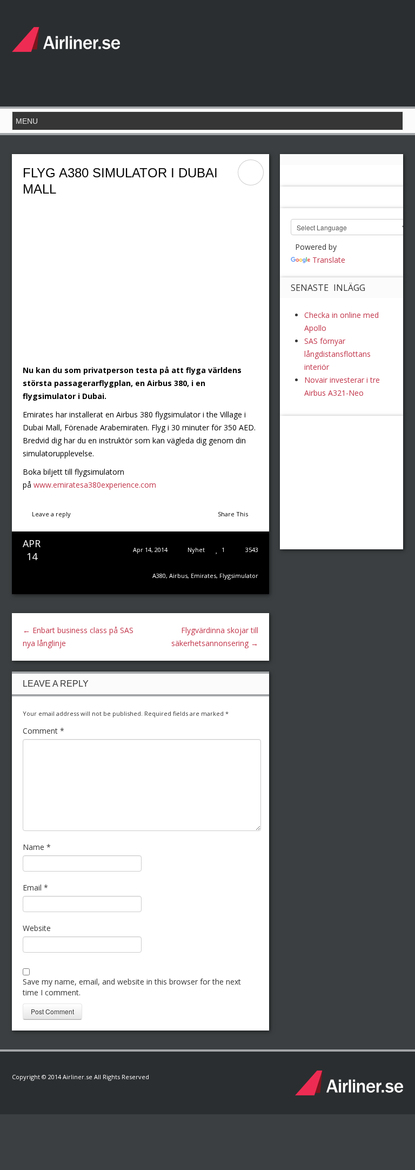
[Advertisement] (206, 51)
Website (37, 928)
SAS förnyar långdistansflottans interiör (337, 354)
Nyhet (196, 550)
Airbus (178, 575)
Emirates (203, 575)
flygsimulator (238, 575)
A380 (159, 575)
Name (37, 847)
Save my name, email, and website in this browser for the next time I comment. (132, 987)
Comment (43, 731)
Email (35, 887)
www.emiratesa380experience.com (95, 485)
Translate (328, 260)
